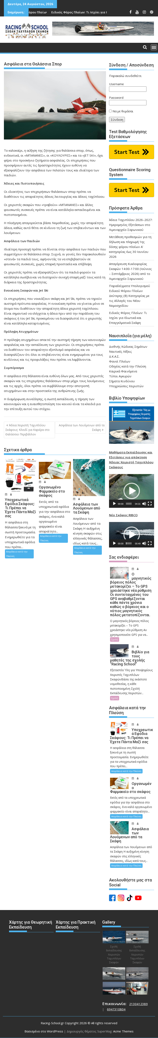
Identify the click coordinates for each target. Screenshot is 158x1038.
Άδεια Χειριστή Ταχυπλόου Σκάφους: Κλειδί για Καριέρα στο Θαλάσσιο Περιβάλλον (27, 429)
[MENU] (154, 47)
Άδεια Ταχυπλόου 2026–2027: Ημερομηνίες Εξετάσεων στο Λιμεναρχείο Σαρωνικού (130, 225)
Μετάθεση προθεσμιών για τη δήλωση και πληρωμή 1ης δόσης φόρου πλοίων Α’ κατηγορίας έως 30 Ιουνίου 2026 (130, 247)
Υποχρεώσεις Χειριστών (126, 386)
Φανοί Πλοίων (119, 361)
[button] (131, 491)
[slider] (128, 504)
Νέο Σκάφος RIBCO (123, 515)
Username (116, 84)
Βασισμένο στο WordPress (43, 1031)
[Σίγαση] (144, 504)
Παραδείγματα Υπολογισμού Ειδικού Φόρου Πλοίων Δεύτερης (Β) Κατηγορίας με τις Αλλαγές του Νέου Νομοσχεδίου (129, 296)
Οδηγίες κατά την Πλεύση (127, 366)
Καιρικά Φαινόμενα (123, 371)
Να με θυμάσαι (122, 111)
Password (116, 97)
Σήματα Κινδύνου (122, 381)
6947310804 (116, 1009)
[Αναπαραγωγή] (114, 504)
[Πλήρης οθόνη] (150, 504)
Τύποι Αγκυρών (120, 376)
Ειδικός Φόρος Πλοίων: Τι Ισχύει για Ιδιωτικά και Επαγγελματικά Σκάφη (81, 12)
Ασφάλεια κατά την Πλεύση (16, 554)
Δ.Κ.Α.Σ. (114, 356)
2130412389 (138, 1004)
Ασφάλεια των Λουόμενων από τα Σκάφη (82, 427)
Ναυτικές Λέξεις (120, 351)
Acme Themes (123, 1031)
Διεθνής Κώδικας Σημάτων (128, 346)
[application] (131, 491)
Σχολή (114, 639)
